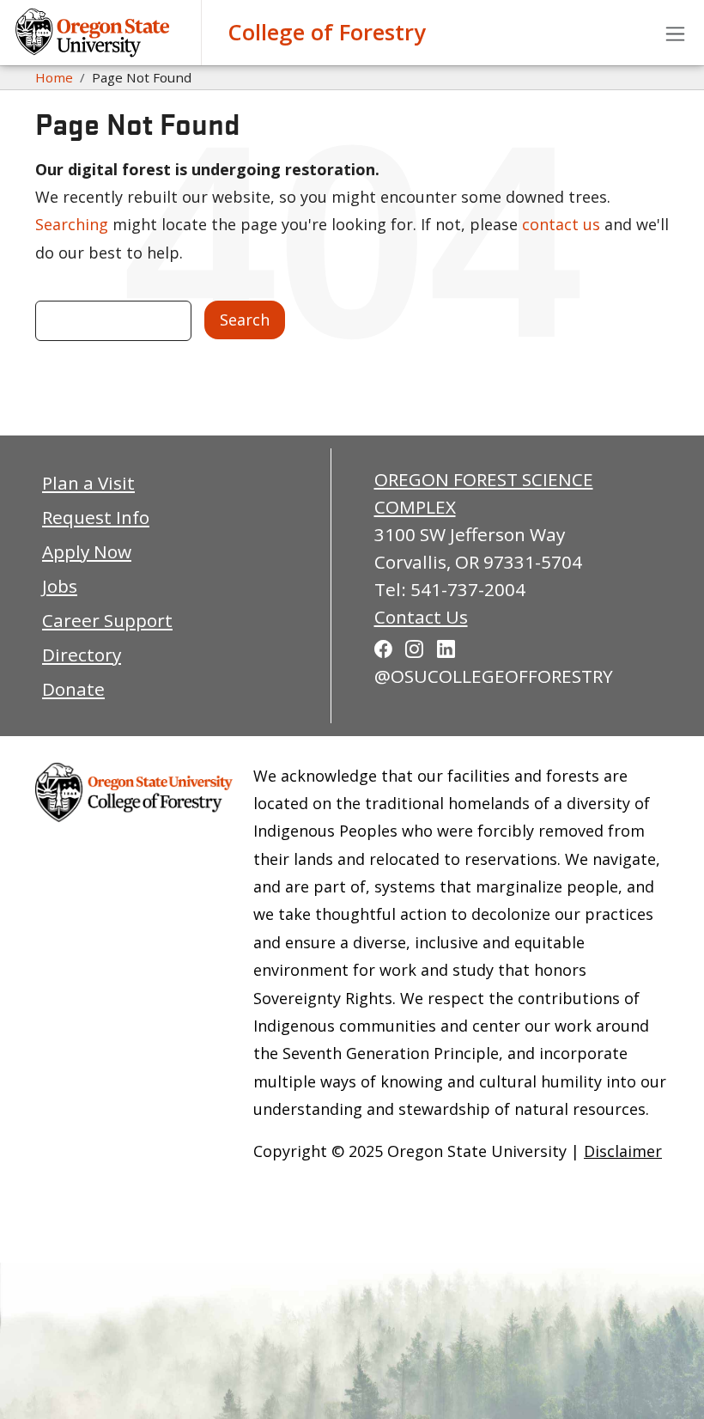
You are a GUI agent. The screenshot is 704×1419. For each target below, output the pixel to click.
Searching (71, 224)
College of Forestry (327, 32)
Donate (73, 689)
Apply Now (86, 551)
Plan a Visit (88, 483)
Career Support (107, 620)
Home (54, 77)
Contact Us (421, 617)
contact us (561, 224)
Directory (81, 655)
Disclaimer (623, 1151)
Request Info (95, 517)
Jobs (59, 586)
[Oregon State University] (94, 32)
